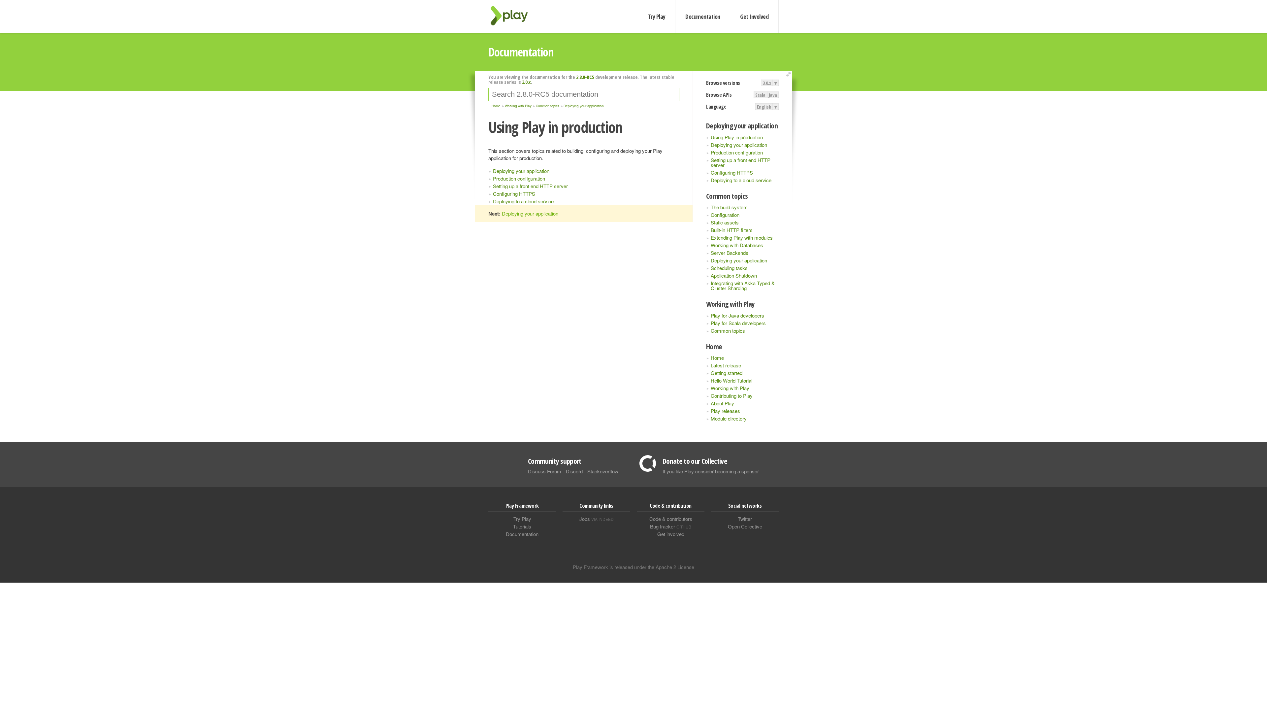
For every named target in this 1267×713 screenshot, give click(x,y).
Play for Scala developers (738, 323)
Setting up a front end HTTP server (740, 162)
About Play (722, 403)
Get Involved (754, 16)
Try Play (657, 16)
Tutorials (522, 526)
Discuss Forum (544, 471)
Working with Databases (737, 245)
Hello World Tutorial (731, 380)
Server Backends (729, 252)
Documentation (702, 16)
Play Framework (513, 15)
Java (773, 94)
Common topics (728, 330)
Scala (760, 94)
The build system (729, 207)
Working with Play (730, 388)
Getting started (726, 372)
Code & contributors (670, 518)
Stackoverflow (602, 471)
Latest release (726, 365)
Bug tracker (670, 526)
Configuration (725, 214)
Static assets (725, 222)
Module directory (729, 418)
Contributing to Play (732, 395)
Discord (574, 471)
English (764, 106)
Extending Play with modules (742, 237)
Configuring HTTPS (732, 172)
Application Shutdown (734, 275)
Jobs (596, 518)
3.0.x (767, 83)
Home (717, 357)
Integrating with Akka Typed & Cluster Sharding (743, 285)
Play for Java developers (737, 315)
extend (789, 74)
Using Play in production (737, 137)
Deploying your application (739, 144)
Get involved (670, 533)
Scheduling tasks (729, 267)
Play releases (725, 410)
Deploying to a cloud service (741, 180)
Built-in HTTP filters (732, 229)
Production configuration (737, 152)
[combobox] (583, 94)
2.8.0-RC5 (585, 77)
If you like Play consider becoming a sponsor (711, 471)
